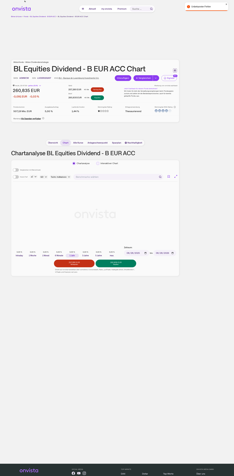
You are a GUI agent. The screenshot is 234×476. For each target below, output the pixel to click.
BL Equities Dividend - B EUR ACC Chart (73, 16)
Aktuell (92, 8)
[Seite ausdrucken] (175, 70)
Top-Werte (168, 473)
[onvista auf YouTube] (78, 474)
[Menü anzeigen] (83, 9)
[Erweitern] (156, 78)
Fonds (26, 16)
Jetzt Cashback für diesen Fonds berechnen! (140, 89)
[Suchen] (151, 9)
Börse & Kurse (16, 16)
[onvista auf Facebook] (73, 474)
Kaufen (97, 97)
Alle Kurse (78, 142)
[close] (230, 4)
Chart (65, 142)
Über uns (200, 473)
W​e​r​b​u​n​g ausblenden (119, 37)
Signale (171, 78)
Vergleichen (145, 78)
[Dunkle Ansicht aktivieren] (25, 1)
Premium (122, 8)
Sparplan (116, 142)
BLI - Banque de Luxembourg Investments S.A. (79, 78)
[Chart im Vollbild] (175, 176)
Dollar (145, 473)
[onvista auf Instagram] (84, 474)
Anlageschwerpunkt (98, 142)
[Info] (175, 107)
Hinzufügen (123, 78)
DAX (123, 473)
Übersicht (53, 142)
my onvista (106, 8)
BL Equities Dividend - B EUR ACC (43, 16)
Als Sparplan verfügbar (31, 118)
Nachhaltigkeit (134, 142)
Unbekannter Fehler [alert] (204, 6)
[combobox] (118, 177)
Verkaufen (97, 89)
